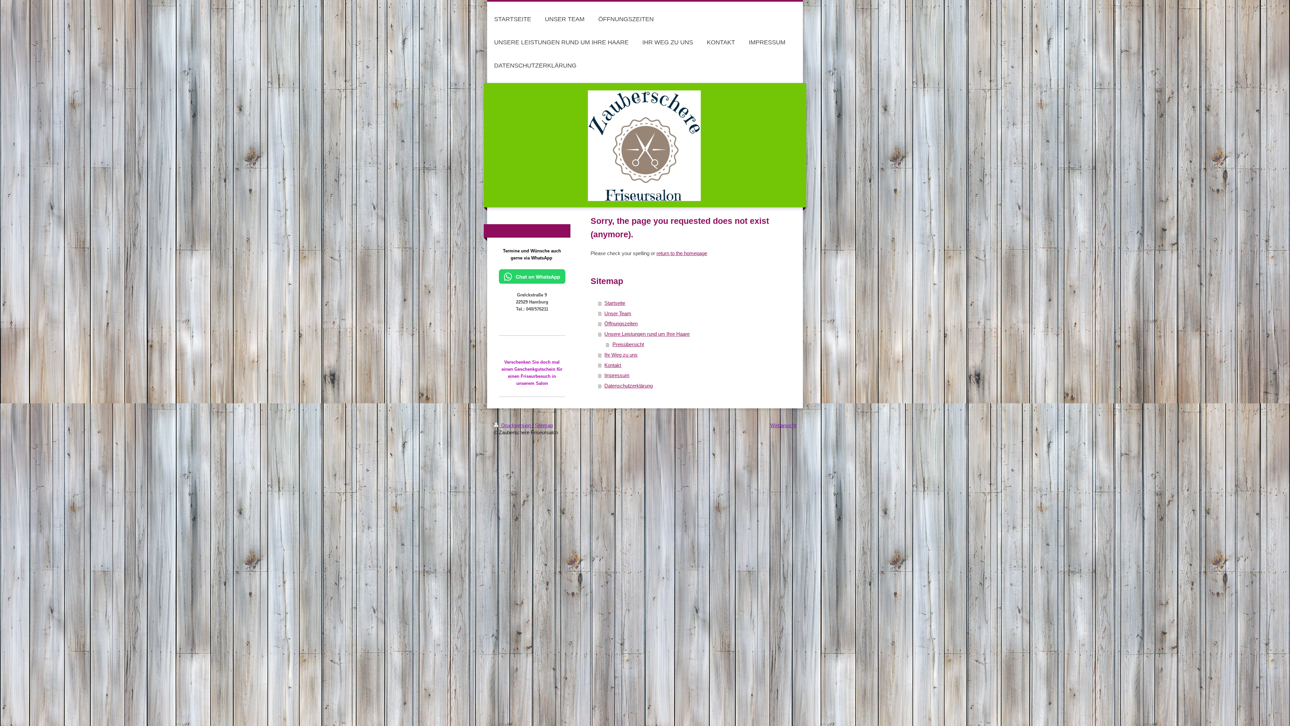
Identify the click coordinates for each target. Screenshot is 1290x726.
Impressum (617, 375)
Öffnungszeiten (621, 323)
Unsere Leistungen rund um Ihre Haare (647, 334)
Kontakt (612, 365)
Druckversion (516, 425)
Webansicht (783, 425)
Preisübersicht (628, 344)
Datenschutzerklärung (628, 386)
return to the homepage (681, 253)
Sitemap (544, 425)
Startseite (614, 303)
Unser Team (617, 313)
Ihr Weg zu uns (621, 355)
